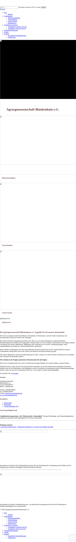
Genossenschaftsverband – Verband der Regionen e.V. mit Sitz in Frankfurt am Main (26, 427)
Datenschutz (8, 403)
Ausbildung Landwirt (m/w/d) (17, 527)
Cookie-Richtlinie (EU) (11, 406)
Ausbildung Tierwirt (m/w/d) (17, 529)
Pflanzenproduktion (14, 518)
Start (5, 513)
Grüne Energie (12, 522)
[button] (0, 541)
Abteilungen (12, 538)
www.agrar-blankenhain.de (8, 395)
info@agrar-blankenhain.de (13, 393)
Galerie (6, 532)
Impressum (7, 404)
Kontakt (15, 373)
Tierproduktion (12, 520)
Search (43, 7)
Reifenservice (12, 523)
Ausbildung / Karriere (11, 525)
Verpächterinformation (11, 530)
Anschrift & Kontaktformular (17, 536)
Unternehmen (8, 516)
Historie (10, 515)
